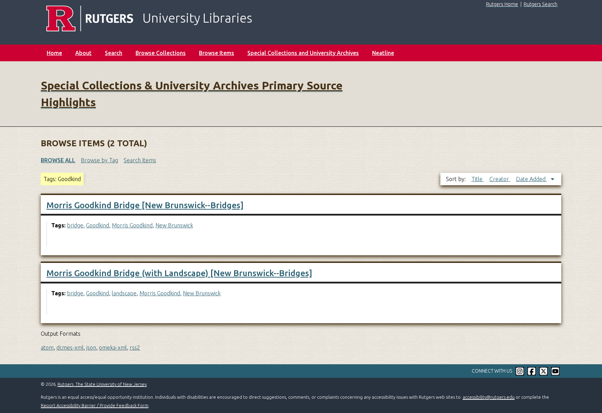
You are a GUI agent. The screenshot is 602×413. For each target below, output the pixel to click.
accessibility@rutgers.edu (489, 397)
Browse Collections (161, 53)
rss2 (135, 347)
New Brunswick (174, 225)
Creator (499, 179)
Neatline (383, 53)
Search (113, 53)
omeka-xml (113, 347)
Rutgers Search (540, 4)
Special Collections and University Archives (303, 53)
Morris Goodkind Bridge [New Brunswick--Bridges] (145, 205)
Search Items (140, 160)
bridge (75, 225)
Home (54, 53)
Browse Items (216, 53)
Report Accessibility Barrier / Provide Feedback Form (94, 405)
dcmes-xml (70, 347)
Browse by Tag (99, 160)
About (83, 53)
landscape (124, 293)
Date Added (531, 179)
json (91, 347)
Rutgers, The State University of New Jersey (102, 384)
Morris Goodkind (132, 225)
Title (477, 179)
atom (47, 347)
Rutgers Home (502, 4)
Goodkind (97, 225)
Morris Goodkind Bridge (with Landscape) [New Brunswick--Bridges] (179, 273)
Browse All (58, 160)
